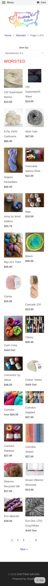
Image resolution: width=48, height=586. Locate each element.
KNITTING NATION (28, 574)
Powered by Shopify (24, 578)
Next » (24, 549)
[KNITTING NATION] (24, 18)
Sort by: (24, 47)
